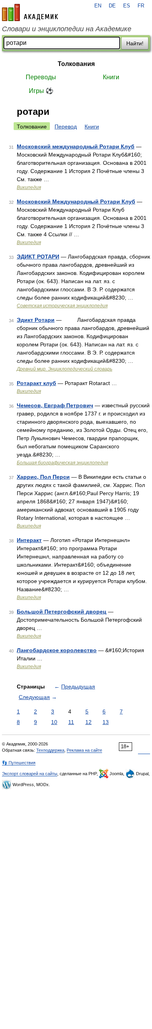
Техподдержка (50, 750)
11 (71, 722)
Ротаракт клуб (36, 383)
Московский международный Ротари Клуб (75, 146)
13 (106, 722)
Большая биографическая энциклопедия (62, 462)
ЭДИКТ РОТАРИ (38, 256)
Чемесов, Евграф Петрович (55, 405)
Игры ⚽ (41, 90)
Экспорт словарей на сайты (29, 773)
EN (97, 6)
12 (88, 722)
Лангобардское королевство (57, 650)
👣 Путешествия (18, 762)
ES (126, 6)
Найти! (134, 43)
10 (54, 722)
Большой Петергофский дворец (61, 611)
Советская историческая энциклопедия (62, 306)
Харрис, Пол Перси (43, 477)
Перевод (66, 126)
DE (112, 6)
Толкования (76, 64)
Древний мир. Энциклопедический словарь (64, 369)
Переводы (41, 77)
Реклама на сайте (84, 750)
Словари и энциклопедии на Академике (66, 29)
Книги (111, 77)
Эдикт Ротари (36, 320)
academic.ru (30, 12)
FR (141, 6)
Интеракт (29, 540)
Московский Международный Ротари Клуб (76, 201)
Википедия (29, 187)
